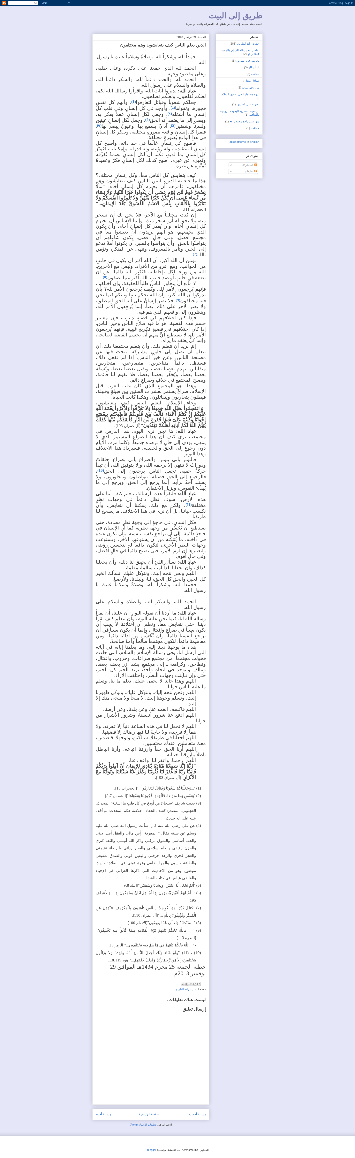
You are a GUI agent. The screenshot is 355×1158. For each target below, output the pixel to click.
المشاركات (247, 165)
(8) (105, 277)
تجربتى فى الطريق (247, 60)
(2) (173, 107)
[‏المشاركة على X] (191, 984)
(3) (169, 113)
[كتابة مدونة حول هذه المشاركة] (195, 984)
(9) (178, 300)
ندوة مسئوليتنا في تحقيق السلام (240, 94)
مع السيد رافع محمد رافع (244, 121)
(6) (99, 125)
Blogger (151, 1149)
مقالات (255, 74)
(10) (100, 470)
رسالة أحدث (197, 1114)
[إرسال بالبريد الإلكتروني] (199, 984)
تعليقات (249, 171)
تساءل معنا (252, 80)
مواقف (255, 128)
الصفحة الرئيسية (150, 1114)
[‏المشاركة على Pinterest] (183, 984)
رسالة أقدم (103, 1114)
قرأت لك (254, 67)
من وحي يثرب (250, 87)
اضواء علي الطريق (248, 104)
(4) (147, 119)
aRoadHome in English (244, 141)
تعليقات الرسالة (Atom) (143, 1124)
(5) (173, 125)
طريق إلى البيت (236, 15)
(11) (189, 504)
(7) (195, 254)
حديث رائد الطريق (185, 989)
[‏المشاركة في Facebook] (187, 984)
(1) (133, 101)
